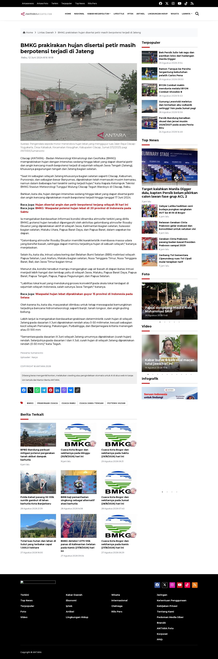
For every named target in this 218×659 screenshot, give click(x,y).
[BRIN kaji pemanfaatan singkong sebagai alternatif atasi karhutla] (78, 481)
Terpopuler (66, 3)
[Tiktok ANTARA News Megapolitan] (186, 3)
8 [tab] (181, 374)
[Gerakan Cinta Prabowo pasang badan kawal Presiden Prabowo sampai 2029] (149, 243)
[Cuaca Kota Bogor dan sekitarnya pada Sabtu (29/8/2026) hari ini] (119, 434)
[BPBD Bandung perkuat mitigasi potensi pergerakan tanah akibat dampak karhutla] (38, 434)
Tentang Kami (165, 611)
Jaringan (162, 594)
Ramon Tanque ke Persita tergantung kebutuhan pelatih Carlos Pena (175, 72)
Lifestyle (119, 14)
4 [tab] (174, 322)
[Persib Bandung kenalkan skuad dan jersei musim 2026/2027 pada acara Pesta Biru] (149, 122)
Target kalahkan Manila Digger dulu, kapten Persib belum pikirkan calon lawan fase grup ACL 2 (170, 192)
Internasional (119, 600)
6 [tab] (172, 374)
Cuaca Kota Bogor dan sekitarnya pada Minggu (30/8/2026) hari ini (75, 453)
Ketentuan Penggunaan (171, 600)
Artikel (140, 14)
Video (147, 326)
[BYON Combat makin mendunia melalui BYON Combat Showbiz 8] (149, 89)
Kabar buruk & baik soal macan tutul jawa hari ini (169, 362)
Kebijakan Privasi (167, 606)
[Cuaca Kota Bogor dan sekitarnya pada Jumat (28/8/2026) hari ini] (119, 481)
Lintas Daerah (46, 32)
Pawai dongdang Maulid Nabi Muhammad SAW (168, 309)
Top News (80, 3)
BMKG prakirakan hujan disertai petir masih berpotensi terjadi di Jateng (99, 32)
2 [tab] (164, 322)
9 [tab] (186, 374)
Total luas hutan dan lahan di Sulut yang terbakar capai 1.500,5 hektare (38, 544)
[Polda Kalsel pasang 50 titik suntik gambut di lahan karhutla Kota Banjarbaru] (38, 481)
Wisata (175, 14)
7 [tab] (176, 374)
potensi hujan (116, 403)
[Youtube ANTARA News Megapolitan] (179, 3)
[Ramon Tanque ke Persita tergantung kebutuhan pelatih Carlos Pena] (149, 73)
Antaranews (28, 3)
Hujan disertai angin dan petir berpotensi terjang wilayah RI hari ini (81, 204)
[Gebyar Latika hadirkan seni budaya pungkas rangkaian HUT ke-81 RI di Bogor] (149, 210)
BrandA (161, 622)
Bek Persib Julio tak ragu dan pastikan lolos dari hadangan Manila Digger (176, 56)
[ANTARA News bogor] (36, 14)
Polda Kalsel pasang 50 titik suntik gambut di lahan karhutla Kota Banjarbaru (37, 500)
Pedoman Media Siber (170, 617)
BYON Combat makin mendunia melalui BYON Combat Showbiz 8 (173, 88)
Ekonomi (71, 600)
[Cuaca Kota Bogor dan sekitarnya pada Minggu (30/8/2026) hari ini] (78, 434)
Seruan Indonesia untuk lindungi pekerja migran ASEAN (164, 477)
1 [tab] (160, 322)
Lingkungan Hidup (158, 14)
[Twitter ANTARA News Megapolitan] (167, 3)
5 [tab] (179, 322)
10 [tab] (191, 374)
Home (68, 14)
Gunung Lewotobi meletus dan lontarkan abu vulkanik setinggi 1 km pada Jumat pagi (177, 105)
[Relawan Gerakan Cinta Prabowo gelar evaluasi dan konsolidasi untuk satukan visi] (149, 227)
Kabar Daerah (74, 594)
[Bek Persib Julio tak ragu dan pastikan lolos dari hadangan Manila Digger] (149, 57)
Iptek (130, 14)
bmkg (30, 403)
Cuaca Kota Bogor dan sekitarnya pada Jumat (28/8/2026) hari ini (115, 500)
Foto (146, 274)
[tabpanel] (170, 301)
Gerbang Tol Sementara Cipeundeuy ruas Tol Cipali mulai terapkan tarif (175, 258)
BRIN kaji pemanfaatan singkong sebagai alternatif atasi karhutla (78, 500)
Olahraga (116, 606)
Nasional (79, 14)
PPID (160, 639)
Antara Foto (42, 3)
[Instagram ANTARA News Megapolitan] (173, 3)
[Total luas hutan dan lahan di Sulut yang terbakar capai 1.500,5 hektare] (38, 525)
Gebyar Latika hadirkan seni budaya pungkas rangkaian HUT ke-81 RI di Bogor (176, 209)
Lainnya (186, 14)
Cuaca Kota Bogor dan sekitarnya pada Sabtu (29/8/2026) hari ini (115, 453)
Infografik (150, 379)
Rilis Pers (92, 3)
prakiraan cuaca (47, 403)
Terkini (54, 3)
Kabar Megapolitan (98, 14)
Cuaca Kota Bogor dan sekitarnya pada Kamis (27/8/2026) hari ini (115, 544)
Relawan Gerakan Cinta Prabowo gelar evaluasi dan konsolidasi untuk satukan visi (177, 226)
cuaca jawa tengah (91, 403)
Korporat (162, 634)
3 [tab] (169, 322)
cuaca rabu (69, 403)
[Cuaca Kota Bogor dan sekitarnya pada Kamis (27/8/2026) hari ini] (119, 525)
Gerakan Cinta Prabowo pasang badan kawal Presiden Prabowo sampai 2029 (177, 242)
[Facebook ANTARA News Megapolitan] (160, 3)
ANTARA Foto (165, 628)
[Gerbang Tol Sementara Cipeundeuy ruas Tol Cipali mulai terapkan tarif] (149, 259)
